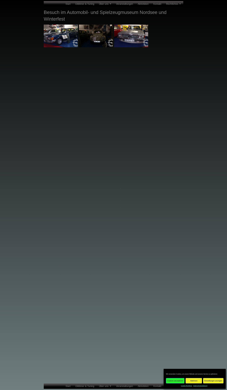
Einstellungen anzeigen (213, 381)
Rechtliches (172, 4)
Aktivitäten (143, 4)
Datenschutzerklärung (200, 386)
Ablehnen (193, 381)
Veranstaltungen (124, 4)
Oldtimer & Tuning (84, 4)
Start (68, 4)
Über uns (104, 4)
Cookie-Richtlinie (186, 386)
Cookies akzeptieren (175, 381)
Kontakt (157, 4)
